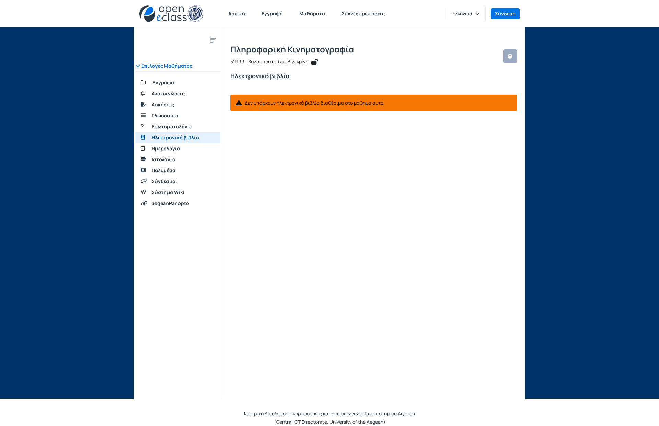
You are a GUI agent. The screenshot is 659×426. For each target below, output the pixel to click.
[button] (466, 14)
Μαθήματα (312, 13)
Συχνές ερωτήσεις (363, 13)
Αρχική (236, 13)
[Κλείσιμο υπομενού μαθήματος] (213, 40)
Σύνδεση (505, 13)
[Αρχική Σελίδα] (171, 13)
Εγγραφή (272, 13)
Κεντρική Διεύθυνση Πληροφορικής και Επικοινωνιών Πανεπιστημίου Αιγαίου (329, 413)
